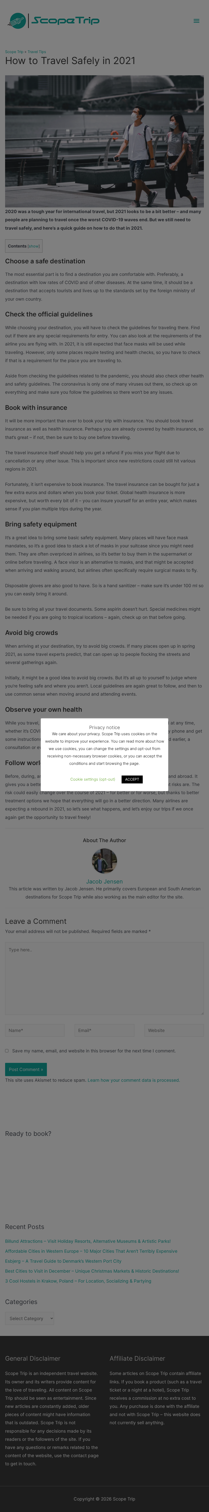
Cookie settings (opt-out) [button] (92, 779)
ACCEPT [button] (132, 779)
